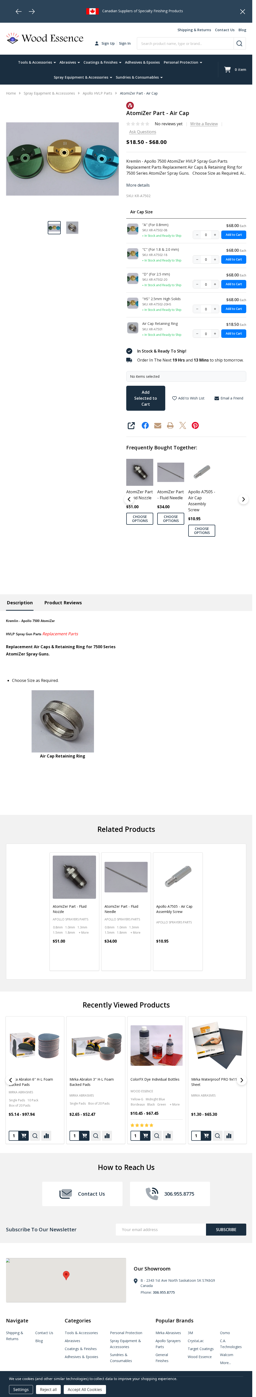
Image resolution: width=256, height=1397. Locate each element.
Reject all (48, 1389)
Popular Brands (175, 1320)
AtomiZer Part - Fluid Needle (170, 495)
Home (11, 93)
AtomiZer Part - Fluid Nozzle (139, 495)
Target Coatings (201, 1348)
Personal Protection (181, 62)
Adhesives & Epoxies (142, 62)
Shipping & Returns (194, 29)
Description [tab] (20, 603)
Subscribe (226, 1229)
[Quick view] (79, 963)
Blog (242, 29)
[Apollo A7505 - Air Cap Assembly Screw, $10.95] (178, 877)
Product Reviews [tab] (63, 603)
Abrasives (68, 62)
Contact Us (224, 29)
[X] (182, 425)
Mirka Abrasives (82, 1095)
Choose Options (140, 518)
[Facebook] (145, 425)
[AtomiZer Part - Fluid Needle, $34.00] (126, 877)
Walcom (226, 1354)
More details (138, 185)
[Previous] (19, 11)
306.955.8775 (164, 1292)
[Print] (170, 425)
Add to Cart (234, 235)
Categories (78, 1320)
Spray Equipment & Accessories (81, 77)
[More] (55, 62)
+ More (84, 932)
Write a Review (204, 124)
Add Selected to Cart (145, 398)
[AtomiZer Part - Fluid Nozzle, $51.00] (74, 877)
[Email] (157, 425)
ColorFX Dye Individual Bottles (33, 1079)
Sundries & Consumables (137, 77)
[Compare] (46, 1136)
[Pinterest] (195, 425)
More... (225, 1362)
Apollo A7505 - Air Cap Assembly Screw (201, 500)
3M (190, 1332)
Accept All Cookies (85, 1389)
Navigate (17, 1320)
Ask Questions (142, 131)
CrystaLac (196, 1340)
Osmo (225, 1332)
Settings (21, 1389)
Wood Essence (20, 1091)
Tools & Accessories (35, 62)
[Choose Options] (68, 963)
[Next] (32, 11)
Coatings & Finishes (101, 62)
